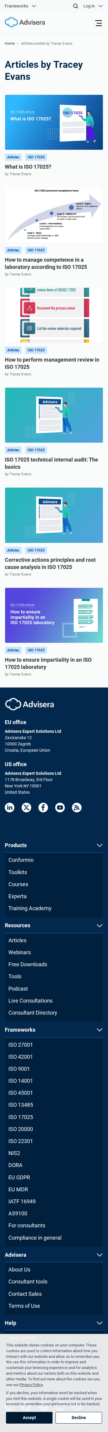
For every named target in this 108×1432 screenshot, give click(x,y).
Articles (17, 940)
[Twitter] (26, 807)
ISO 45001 (20, 1093)
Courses (18, 884)
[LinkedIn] (9, 807)
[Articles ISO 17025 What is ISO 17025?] (54, 122)
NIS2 (14, 1153)
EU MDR (18, 1189)
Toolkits (17, 872)
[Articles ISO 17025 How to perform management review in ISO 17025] (54, 315)
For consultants (26, 1225)
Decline (79, 1417)
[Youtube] (60, 807)
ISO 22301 (20, 1141)
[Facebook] (43, 807)
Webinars (19, 952)
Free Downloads (27, 964)
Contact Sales (25, 1294)
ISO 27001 (20, 1045)
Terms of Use (24, 1306)
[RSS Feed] (77, 807)
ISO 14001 (20, 1081)
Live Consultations (30, 1000)
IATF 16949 (22, 1201)
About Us (19, 1269)
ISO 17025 (20, 1117)
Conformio (21, 860)
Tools (14, 976)
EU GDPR (19, 1177)
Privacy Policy (31, 1384)
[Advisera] (29, 704)
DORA (15, 1165)
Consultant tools (27, 1281)
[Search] (75, 6)
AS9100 (17, 1213)
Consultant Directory (32, 1012)
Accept (29, 1417)
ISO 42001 (20, 1057)
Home (10, 43)
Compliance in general (35, 1238)
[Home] (22, 22)
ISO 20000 (20, 1129)
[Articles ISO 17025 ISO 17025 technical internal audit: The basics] (54, 415)
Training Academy (30, 908)
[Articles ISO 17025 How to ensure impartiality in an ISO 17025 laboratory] (54, 615)
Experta (17, 896)
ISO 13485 (20, 1105)
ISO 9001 (19, 1069)
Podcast (18, 988)
